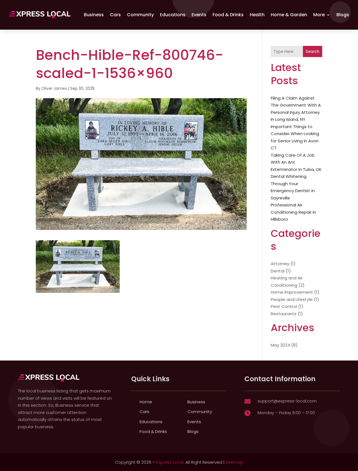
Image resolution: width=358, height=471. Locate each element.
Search (312, 51)
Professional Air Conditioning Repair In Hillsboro (293, 212)
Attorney (280, 264)
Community (140, 14)
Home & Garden (289, 14)
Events (199, 14)
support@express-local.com (287, 401)
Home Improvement (292, 292)
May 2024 (280, 345)
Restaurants (283, 314)
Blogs (342, 14)
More (319, 14)
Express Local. (170, 462)
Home (146, 402)
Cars (115, 14)
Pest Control (284, 306)
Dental (277, 271)
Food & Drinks (228, 14)
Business (94, 14)
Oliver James (54, 88)
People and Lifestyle (292, 299)
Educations (172, 14)
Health (257, 14)
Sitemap (234, 462)
